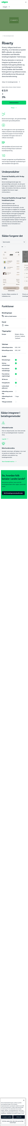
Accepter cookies (6, 1117)
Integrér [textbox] (5, 7)
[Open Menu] (26, 2)
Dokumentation (14, 102)
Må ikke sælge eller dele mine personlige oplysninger (12, 1122)
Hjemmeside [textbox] (6, 242)
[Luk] (24, 1100)
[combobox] (6, 7)
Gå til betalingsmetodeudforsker (13, 493)
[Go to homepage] (5, 2)
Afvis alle (18, 1117)
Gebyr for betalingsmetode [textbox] (10, 82)
